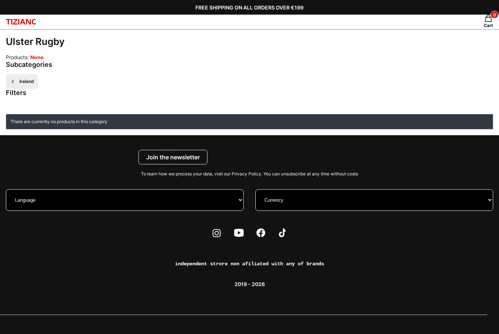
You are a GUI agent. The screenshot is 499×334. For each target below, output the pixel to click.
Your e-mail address (156, 144)
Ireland (26, 81)
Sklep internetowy (241, 324)
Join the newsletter (173, 157)
